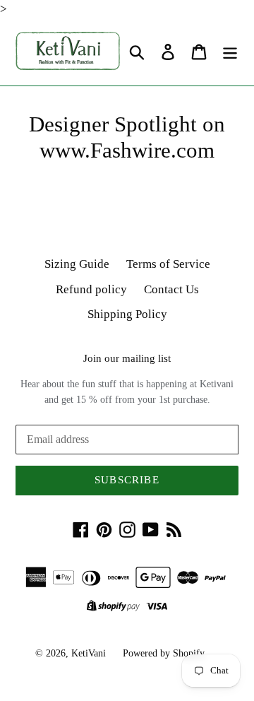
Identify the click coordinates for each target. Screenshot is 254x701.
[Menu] (230, 52)
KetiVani (88, 653)
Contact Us (171, 289)
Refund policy (91, 289)
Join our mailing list (127, 358)
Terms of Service (168, 264)
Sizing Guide (76, 264)
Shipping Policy (127, 314)
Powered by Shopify (164, 653)
